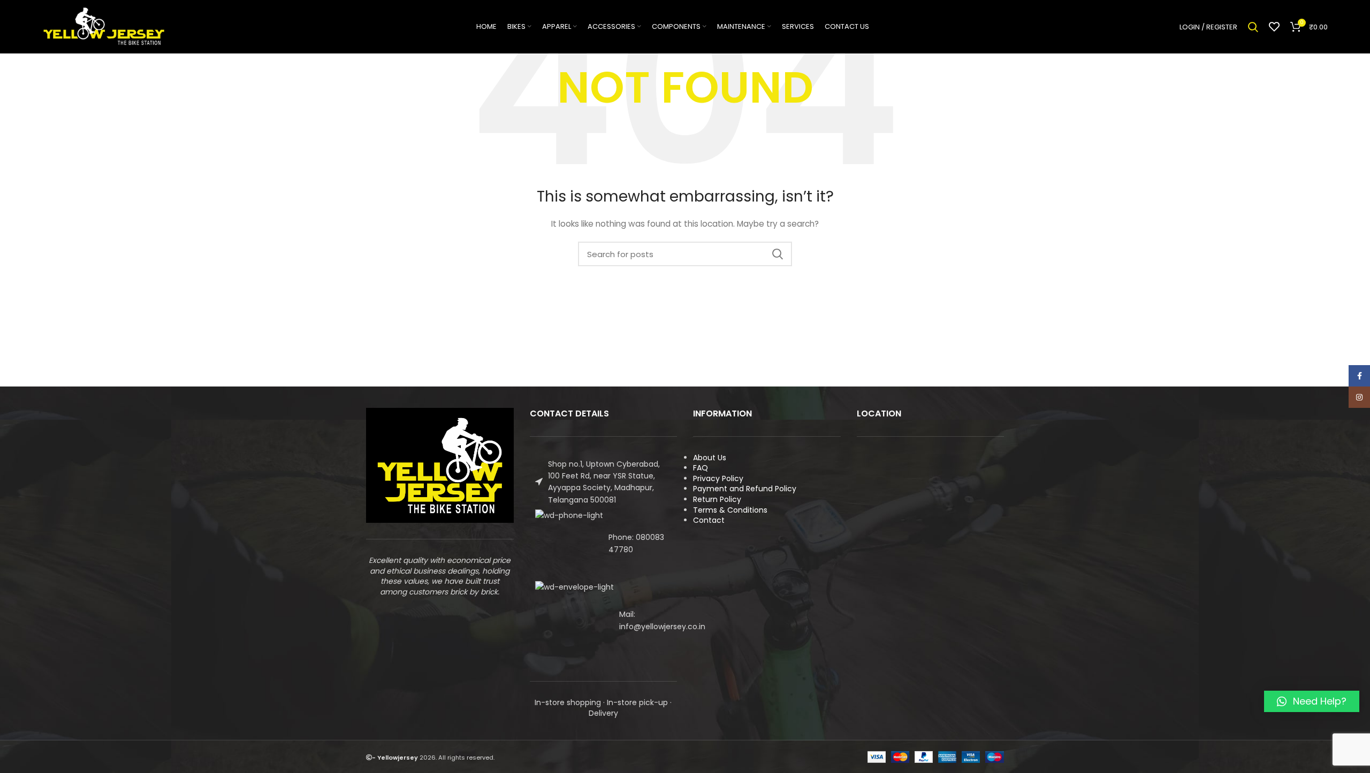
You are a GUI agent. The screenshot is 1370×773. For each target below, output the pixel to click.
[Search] (1253, 26)
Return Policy (717, 499)
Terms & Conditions (730, 510)
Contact (709, 520)
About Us (709, 457)
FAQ (700, 467)
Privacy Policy (718, 478)
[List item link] (603, 543)
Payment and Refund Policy (744, 488)
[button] (1311, 701)
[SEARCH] (777, 254)
